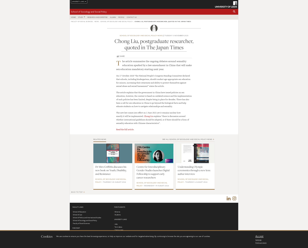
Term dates (118, 227)
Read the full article (125, 129)
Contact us (132, 17)
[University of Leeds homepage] (226, 4)
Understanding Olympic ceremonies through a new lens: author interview (194, 170)
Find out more (260, 242)
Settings (258, 239)
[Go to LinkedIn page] (229, 198)
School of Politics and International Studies (87, 217)
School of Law (77, 214)
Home (73, 17)
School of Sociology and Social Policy (89, 11)
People (121, 17)
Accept (259, 236)
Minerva (117, 212)
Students (118, 214)
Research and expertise (97, 17)
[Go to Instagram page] (234, 198)
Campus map (119, 230)
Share (122, 56)
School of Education (79, 212)
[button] (234, 11)
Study (80, 17)
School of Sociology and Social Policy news (141, 35)
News (96, 21)
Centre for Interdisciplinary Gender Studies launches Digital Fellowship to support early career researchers (153, 172)
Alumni (113, 17)
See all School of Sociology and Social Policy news (187, 139)
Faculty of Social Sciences (82, 21)
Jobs (116, 224)
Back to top (77, 192)
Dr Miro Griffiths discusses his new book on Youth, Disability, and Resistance (110, 170)
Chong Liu (148, 116)
